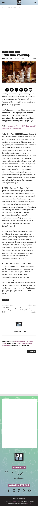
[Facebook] (9, 491)
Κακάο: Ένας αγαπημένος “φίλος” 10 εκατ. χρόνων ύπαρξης (28, 310)
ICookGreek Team (7, 58)
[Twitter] (24, 491)
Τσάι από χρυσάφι (16, 55)
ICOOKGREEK (15, 501)
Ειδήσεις (12, 51)
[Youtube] (29, 491)
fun (11, 300)
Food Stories (17, 7)
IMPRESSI (28, 503)
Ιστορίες (10, 7)
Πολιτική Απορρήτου (19, 498)
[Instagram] (14, 491)
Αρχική (4, 7)
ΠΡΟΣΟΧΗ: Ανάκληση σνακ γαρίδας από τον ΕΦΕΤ (9, 310)
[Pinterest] (19, 491)
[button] (3, 2)
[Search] (35, 2)
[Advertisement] (19, 377)
